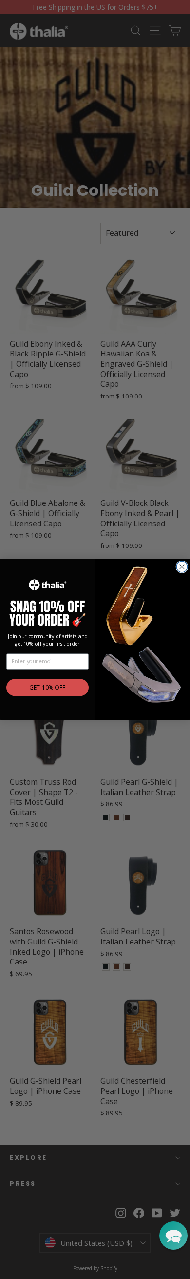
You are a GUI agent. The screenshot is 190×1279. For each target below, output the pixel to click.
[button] (173, 1235)
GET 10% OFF (47, 688)
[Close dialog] (182, 566)
